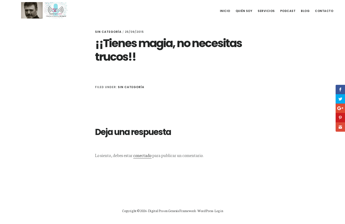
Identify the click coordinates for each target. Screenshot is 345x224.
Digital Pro (156, 210)
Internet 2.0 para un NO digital (44, 10)
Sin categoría (108, 32)
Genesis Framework (182, 210)
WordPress (205, 210)
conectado (142, 155)
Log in (219, 210)
